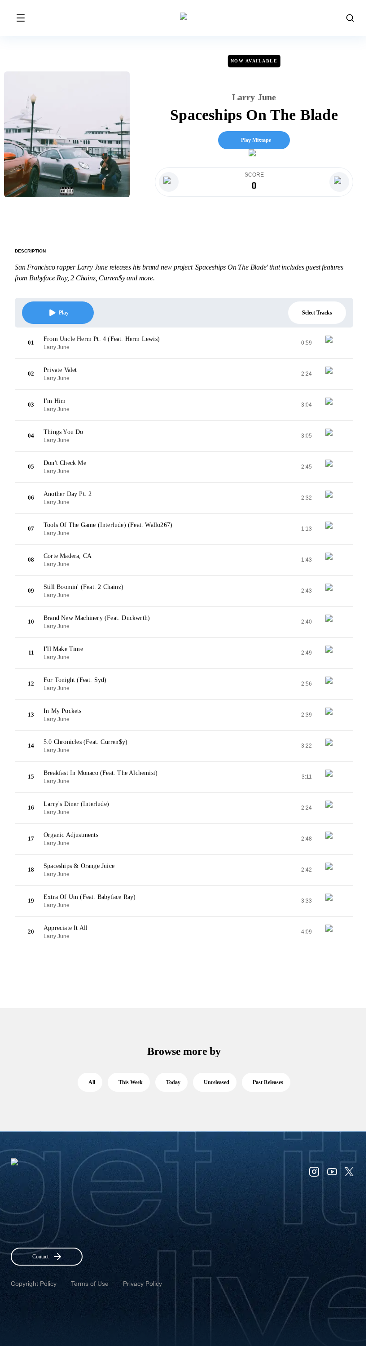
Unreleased (216, 1082)
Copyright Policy (34, 1283)
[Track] (332, 343)
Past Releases (268, 1082)
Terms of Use (90, 1283)
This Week (130, 1082)
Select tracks (317, 313)
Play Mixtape (256, 140)
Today (173, 1082)
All (91, 1082)
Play (64, 313)
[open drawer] (20, 18)
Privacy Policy (142, 1283)
